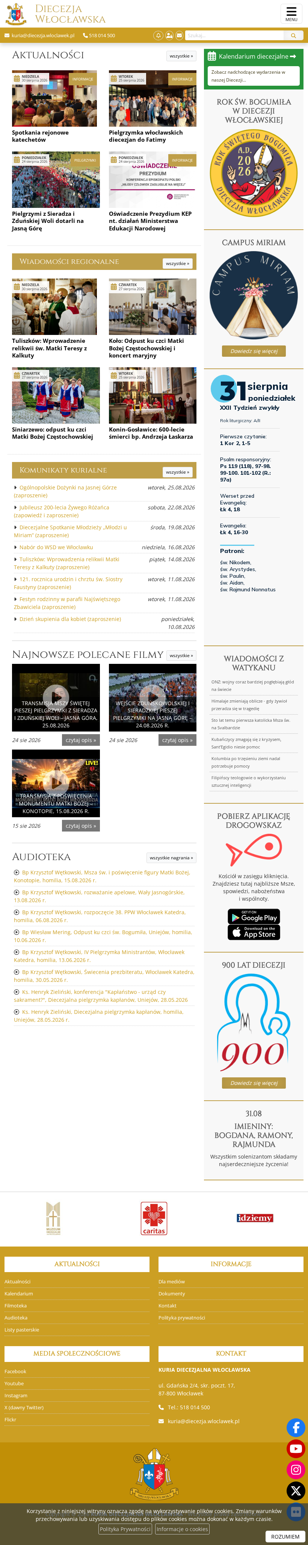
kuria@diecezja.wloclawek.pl (204, 1421)
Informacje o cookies (182, 1529)
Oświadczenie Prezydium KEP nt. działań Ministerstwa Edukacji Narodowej (150, 221)
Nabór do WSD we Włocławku (56, 547)
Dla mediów (172, 1281)
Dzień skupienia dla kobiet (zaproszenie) (70, 619)
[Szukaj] (293, 35)
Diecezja (58, 14)
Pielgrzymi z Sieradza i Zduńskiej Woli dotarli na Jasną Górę (48, 221)
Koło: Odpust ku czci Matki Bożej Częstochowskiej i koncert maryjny (146, 348)
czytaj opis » (81, 740)
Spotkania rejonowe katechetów (40, 136)
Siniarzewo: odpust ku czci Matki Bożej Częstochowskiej (52, 433)
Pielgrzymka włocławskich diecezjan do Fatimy (146, 136)
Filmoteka (16, 1306)
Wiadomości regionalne (69, 261)
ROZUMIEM (285, 1536)
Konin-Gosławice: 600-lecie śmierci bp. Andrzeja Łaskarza (151, 433)
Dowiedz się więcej (254, 350)
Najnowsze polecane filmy (88, 655)
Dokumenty (172, 1294)
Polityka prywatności (182, 1318)
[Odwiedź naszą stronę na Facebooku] (296, 1427)
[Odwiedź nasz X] (296, 1490)
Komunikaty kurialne (63, 470)
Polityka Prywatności (125, 1529)
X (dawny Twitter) (24, 1407)
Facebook (15, 1371)
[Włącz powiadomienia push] (158, 35)
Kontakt (168, 1306)
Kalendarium (19, 1294)
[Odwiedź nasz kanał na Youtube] (296, 1448)
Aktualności (48, 55)
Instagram (16, 1395)
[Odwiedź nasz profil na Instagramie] (296, 1469)
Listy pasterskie (22, 1330)
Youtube (14, 1383)
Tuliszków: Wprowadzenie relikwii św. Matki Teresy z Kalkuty (49, 348)
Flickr (10, 1419)
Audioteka (41, 857)
